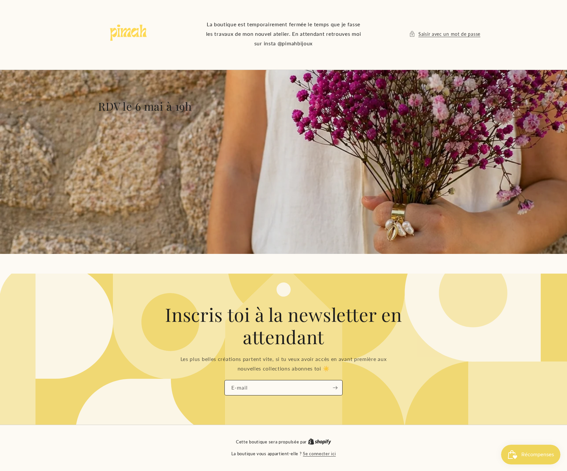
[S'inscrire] (335, 387)
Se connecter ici (319, 453)
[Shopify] (319, 441)
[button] (444, 34)
